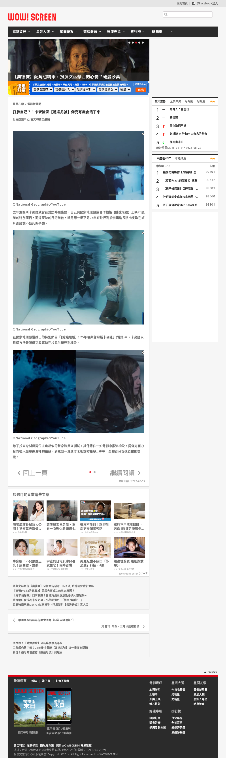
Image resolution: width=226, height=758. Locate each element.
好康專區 (114, 31)
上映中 (153, 694)
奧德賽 (174, 117)
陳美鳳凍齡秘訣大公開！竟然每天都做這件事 (27, 527)
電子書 (46, 681)
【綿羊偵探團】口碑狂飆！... (181, 189)
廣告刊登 (19, 745)
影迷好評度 (178, 732)
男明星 (175, 694)
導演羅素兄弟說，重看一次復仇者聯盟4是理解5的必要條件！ (62, 527)
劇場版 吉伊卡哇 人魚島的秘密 (188, 134)
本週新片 (154, 690)
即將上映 (154, 699)
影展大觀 (199, 694)
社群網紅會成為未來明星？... (181, 197)
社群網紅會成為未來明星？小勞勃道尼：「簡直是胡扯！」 (48, 600)
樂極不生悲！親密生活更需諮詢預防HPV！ (94, 527)
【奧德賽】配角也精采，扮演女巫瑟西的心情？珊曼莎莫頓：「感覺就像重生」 (87, 77)
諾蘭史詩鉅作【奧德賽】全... (181, 172)
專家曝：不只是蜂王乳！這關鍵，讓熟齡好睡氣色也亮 (27, 563)
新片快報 (154, 704)
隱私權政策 (47, 745)
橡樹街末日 (177, 142)
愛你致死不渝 (178, 126)
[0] (90, 472)
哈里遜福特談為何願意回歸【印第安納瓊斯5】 (46, 620)
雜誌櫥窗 (90, 31)
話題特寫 (199, 704)
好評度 (201, 101)
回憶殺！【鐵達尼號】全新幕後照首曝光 (37, 643)
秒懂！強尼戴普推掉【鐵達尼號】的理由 (37, 652)
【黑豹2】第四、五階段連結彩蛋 (119, 626)
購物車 (157, 31)
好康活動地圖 (157, 727)
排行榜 (136, 31)
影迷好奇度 (178, 727)
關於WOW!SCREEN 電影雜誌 (74, 745)
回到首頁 (182, 3)
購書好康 (154, 723)
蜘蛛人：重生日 (179, 109)
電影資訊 (19, 31)
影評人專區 (200, 699)
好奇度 (189, 101)
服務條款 (32, 745)
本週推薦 (180, 158)
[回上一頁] (32, 473)
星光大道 (43, 31)
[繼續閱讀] (125, 473)
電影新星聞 (34, 104)
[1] (95, 472)
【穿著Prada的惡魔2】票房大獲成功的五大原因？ (44, 591)
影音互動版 (63, 681)
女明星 (175, 699)
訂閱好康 (154, 718)
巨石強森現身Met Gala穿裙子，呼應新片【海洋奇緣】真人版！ (52, 605)
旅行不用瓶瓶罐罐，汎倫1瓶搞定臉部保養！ (128, 527)
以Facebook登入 (207, 3)
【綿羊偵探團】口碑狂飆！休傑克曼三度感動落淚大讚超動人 (50, 595)
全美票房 (175, 101)
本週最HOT (164, 158)
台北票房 (160, 101)
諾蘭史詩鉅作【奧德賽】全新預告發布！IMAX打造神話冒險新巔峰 (53, 586)
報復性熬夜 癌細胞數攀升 (129, 563)
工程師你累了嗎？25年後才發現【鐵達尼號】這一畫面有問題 (50, 648)
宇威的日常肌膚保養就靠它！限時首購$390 (61, 563)
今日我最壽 (178, 690)
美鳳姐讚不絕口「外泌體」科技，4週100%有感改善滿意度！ (94, 563)
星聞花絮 (66, 31)
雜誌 (34, 681)
